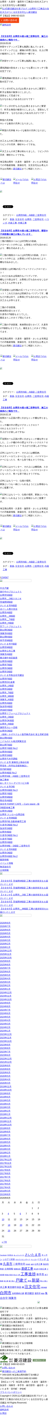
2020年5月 (5, 1076)
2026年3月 (5, 940)
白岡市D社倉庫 (7, 682)
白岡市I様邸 (5, 832)
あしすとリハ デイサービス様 (14, 783)
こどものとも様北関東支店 (13, 741)
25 (9, 1231)
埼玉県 (36, 1269)
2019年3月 (5, 1107)
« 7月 (4, 1242)
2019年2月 (5, 1111)
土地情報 (4, 870)
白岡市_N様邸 (7, 724)
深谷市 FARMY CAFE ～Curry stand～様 (19, 804)
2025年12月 (6, 951)
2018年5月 (5, 1142)
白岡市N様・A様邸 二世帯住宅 (31, 215)
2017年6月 (5, 1180)
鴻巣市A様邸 (6, 654)
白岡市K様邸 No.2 (9, 856)
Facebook (3, 1255)
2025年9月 (5, 961)
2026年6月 (5, 930)
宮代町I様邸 (5, 769)
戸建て (21, 1280)
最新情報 (4, 859)
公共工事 (38, 1264)
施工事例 (4, 780)
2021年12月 (6, 1062)
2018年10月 (6, 1125)
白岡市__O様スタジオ (11, 598)
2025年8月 (5, 965)
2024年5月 (5, 1017)
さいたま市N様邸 (8, 605)
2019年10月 (6, 1090)
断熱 (29, 1281)
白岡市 (28, 219)
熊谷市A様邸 (6, 800)
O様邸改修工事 (7, 807)
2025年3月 (5, 982)
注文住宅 (19, 219)
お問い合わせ (6, 1406)
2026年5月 (5, 933)
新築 (12, 219)
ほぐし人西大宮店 (8, 609)
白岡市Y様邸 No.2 (9, 748)
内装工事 (12, 223)
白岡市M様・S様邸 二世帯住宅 (15, 846)
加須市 (46, 1264)
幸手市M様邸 (6, 640)
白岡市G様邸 (6, 689)
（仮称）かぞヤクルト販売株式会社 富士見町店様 (24, 734)
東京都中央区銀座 (8, 658)
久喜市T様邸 (6, 839)
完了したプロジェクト (11, 626)
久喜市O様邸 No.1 (9, 835)
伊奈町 (28, 1264)
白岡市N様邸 (6, 595)
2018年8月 (5, 1132)
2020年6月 (5, 1072)
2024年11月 (5, 996)
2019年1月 (5, 1114)
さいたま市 (33, 1254)
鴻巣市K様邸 (6, 633)
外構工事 (22, 223)
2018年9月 (5, 1128)
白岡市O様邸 (6, 668)
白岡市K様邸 (6, 752)
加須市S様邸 (6, 828)
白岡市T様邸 (6, 665)
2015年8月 (5, 1194)
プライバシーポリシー (11, 1392)
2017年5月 (5, 1184)
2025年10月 (6, 958)
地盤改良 (17, 1269)
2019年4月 (5, 1104)
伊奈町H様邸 (6, 710)
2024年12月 (6, 992)
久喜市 (7, 1264)
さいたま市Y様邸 (8, 644)
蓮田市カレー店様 (8, 727)
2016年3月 (5, 1191)
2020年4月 (5, 1079)
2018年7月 (5, 1135)
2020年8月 (5, 1069)
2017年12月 (6, 1159)
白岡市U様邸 (6, 811)
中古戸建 (4, 588)
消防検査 (44, 1287)
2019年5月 (5, 1100)
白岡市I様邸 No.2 (8, 773)
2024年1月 (5, 1031)
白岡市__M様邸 (7, 616)
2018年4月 (5, 1146)
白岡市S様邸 (6, 671)
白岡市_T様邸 (6, 692)
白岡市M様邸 (6, 647)
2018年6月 (5, 1139)
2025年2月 (5, 985)
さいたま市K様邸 (8, 849)
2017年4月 (5, 1187)
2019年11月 (5, 1086)
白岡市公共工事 (7, 651)
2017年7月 (5, 1177)
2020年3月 (5, 1083)
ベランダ (41, 1259)
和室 (2, 1269)
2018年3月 (5, 1149)
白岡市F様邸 (6, 679)
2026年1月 (5, 947)
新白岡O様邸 (6, 630)
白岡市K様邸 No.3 (9, 790)
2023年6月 (5, 1055)
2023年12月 (6, 1034)
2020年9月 (5, 1065)
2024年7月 (5, 1010)
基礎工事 (27, 1268)
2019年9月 (5, 1093)
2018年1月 (5, 1156)
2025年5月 (5, 975)
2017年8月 (5, 1173)
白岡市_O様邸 (7, 717)
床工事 (6, 1281)
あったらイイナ (19, 1255)
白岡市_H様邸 (7, 623)
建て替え (12, 1281)
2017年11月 (5, 1163)
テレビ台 (34, 1259)
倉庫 (32, 1264)
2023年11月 (5, 1038)
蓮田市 (38, 1293)
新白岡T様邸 (6, 745)
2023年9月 (5, 1045)
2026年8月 (5, 923)
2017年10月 (6, 1166)
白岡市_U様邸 (7, 686)
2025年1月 (5, 989)
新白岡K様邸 (6, 637)
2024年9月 (5, 1003)
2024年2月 (5, 1027)
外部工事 (42, 1269)
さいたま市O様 (7, 786)
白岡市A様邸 (6, 612)
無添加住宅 (5, 867)
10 (3, 1219)
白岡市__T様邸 (7, 619)
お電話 (3, 1413)
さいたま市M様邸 (8, 818)
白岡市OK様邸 (7, 720)
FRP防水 (10, 1255)
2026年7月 (5, 926)
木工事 (3, 1287)
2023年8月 (5, 1048)
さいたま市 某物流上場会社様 (14, 762)
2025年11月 (5, 954)
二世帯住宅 (38, 219)
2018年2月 (5, 1153)
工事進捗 (28, 1274)
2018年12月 (6, 1118)
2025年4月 (5, 978)
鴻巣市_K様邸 (7, 699)
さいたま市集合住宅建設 (12, 675)
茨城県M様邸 (6, 602)
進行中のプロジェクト (11, 592)
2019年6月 (5, 1097)
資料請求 (4, 1409)
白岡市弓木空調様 (8, 759)
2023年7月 (5, 1052)
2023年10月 (6, 1041)
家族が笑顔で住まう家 (12, 1275)
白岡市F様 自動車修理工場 (13, 821)
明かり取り (44, 1281)
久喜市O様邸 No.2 (9, 825)
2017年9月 (5, 1170)
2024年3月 (5, 1024)
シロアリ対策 (9, 1259)
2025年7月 (5, 968)
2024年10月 (6, 999)
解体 (43, 1293)
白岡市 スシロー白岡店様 (12, 814)
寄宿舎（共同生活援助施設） (14, 765)
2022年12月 (6, 1059)
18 (9, 1225)
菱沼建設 (17, 169)
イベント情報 (6, 863)
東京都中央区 (14, 1287)
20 (21, 1225)
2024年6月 (5, 1013)
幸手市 (40, 1274)
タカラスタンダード (22, 1259)
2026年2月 (5, 944)
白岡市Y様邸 (6, 793)
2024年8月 (5, 1006)
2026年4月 (5, 937)
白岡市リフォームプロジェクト (15, 713)
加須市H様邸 (6, 706)
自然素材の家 (18, 1293)
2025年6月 (5, 971)
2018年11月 (5, 1121)
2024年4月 (5, 1020)
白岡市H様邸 (6, 661)
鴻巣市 (12, 1298)
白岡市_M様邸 (7, 696)
